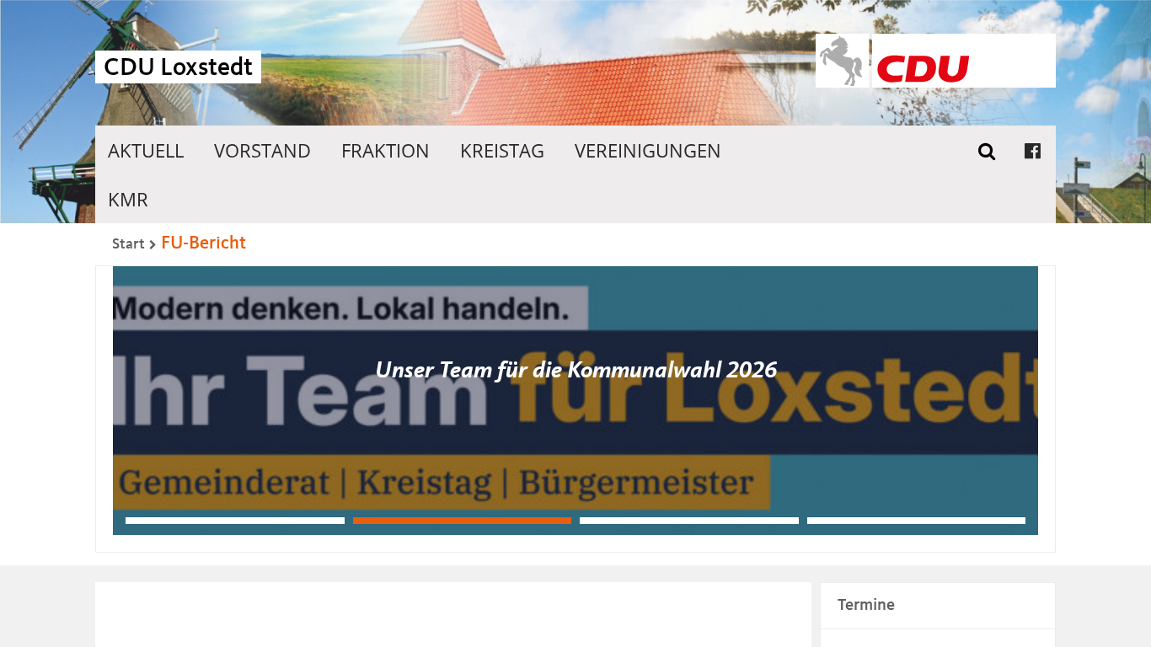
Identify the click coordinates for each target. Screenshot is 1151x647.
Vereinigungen (648, 150)
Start (128, 244)
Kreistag (502, 150)
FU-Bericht (203, 243)
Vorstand (262, 150)
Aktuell (146, 150)
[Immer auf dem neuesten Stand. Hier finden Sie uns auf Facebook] (1032, 150)
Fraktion (385, 150)
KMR (128, 198)
